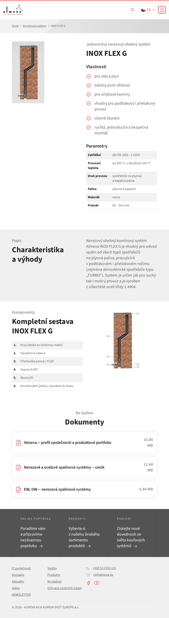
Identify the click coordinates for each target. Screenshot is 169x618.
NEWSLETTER (21, 594)
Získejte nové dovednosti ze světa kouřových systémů (131, 537)
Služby (52, 568)
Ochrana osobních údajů (64, 588)
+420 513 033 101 (104, 568)
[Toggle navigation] (162, 10)
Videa (16, 588)
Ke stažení (54, 581)
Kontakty (18, 575)
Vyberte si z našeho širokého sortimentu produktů (84, 537)
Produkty (53, 575)
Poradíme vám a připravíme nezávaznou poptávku (33, 537)
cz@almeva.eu (103, 574)
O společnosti (21, 568)
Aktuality (18, 581)
